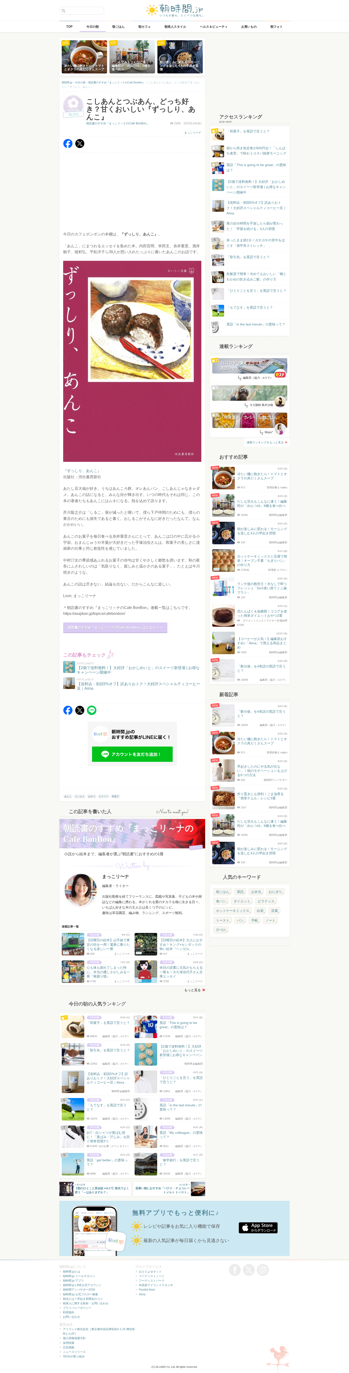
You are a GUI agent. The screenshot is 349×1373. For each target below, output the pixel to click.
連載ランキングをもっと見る (265, 442)
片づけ (221, 930)
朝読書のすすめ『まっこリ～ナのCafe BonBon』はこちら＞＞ (115, 627)
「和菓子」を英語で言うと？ (248, 131)
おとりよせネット (150, 1271)
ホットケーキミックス (232, 911)
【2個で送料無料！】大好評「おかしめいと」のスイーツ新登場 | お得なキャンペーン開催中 (256, 187)
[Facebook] (68, 147)
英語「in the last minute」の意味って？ (255, 324)
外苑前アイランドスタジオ (156, 1285)
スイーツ (103, 796)
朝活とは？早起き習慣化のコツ (83, 1299)
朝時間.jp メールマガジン (79, 1276)
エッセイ (80, 796)
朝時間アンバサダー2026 (79, 1289)
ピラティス (266, 901)
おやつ (91, 796)
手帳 (254, 920)
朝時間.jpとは (71, 1271)
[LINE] (91, 714)
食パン (221, 901)
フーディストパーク (152, 1280)
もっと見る (192, 990)
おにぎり (275, 892)
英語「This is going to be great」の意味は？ (256, 167)
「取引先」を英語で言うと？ (248, 257)
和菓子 (115, 796)
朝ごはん (222, 892)
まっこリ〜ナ (192, 132)
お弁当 (256, 892)
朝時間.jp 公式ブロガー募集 (80, 1294)
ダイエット (242, 901)
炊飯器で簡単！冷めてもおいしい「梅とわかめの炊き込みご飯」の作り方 (251, 277)
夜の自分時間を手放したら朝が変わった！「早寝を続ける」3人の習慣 (254, 225)
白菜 (260, 911)
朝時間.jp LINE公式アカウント (82, 1285)
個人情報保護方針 (74, 1338)
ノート (270, 920)
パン (240, 920)
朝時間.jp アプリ (73, 1280)
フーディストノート (152, 1276)
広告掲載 (68, 1347)
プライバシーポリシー (77, 1308)
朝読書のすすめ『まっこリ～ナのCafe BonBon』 (117, 123)
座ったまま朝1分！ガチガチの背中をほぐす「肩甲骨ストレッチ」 (255, 242)
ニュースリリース (74, 1352)
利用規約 (68, 1312)
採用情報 (68, 1343)
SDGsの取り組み (74, 1356)
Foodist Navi (147, 1289)
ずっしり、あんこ (82, 471)
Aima (142, 1294)
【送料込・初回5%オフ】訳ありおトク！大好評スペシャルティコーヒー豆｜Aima (256, 208)
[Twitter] (80, 147)
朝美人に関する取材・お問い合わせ (85, 1303)
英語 (240, 892)
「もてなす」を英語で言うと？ (249, 307)
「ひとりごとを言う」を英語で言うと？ (256, 291)
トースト (222, 920)
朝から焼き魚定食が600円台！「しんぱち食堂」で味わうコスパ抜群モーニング (256, 150)
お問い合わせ (71, 1317)
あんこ (67, 796)
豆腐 (274, 911)
